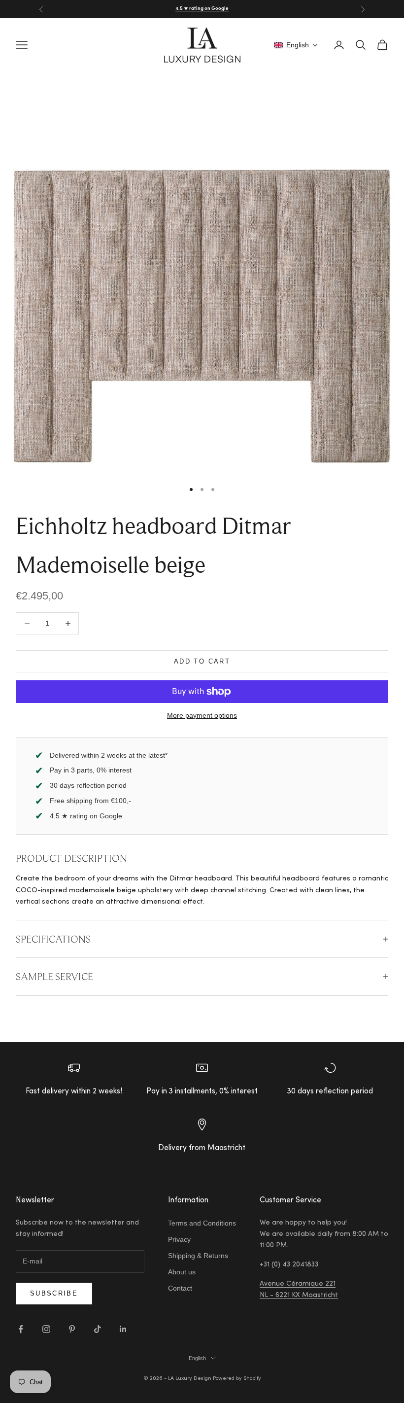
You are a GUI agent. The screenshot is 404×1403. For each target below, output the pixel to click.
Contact (180, 1288)
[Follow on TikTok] (97, 1329)
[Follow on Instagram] (46, 1329)
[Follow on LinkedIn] (123, 1329)
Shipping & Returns (198, 1256)
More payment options (202, 715)
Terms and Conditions (202, 1223)
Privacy (179, 1239)
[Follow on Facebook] (21, 1329)
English (197, 1358)
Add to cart (202, 661)
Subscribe (54, 1293)
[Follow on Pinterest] (72, 1329)
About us (182, 1272)
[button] (296, 45)
